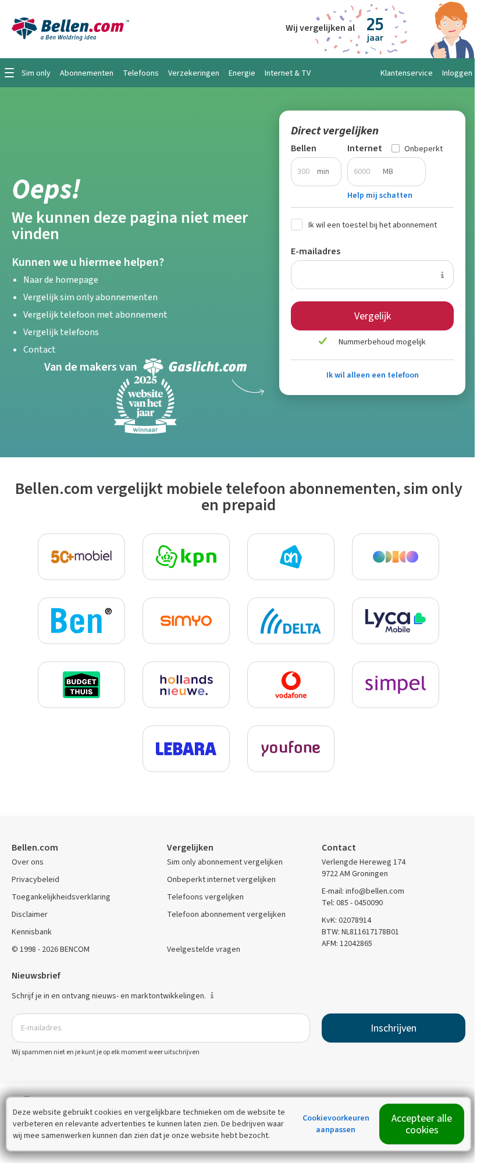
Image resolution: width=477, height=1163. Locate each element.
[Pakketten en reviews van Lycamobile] (395, 620)
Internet (364, 148)
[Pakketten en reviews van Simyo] (186, 620)
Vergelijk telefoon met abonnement (95, 314)
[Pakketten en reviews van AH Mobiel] (290, 557)
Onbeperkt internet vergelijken (221, 879)
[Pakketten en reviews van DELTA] (290, 620)
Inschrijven (394, 1028)
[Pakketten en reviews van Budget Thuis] (81, 684)
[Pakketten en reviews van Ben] (81, 620)
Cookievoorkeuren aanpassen (335, 1123)
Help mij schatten (379, 195)
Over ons (28, 861)
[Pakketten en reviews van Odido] (395, 557)
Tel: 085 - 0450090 (352, 902)
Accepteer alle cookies (421, 1124)
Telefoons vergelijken (205, 896)
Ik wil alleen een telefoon (372, 374)
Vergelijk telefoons (61, 332)
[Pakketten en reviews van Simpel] (395, 684)
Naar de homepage (60, 279)
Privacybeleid (35, 879)
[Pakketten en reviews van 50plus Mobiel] (81, 557)
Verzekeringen (193, 73)
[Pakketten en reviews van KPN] (186, 557)
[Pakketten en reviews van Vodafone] (290, 684)
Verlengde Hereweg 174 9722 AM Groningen (363, 867)
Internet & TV (288, 73)
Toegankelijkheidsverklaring (61, 896)
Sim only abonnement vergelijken (225, 861)
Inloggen (457, 73)
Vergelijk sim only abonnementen (90, 297)
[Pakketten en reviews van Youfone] (290, 748)
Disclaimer (30, 914)
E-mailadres (315, 251)
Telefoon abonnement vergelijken (226, 914)
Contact (39, 349)
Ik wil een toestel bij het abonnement (372, 224)
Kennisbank (32, 931)
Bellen (303, 148)
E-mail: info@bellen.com (363, 891)
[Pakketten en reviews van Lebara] (186, 748)
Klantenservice (406, 73)
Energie (242, 73)
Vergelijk (372, 316)
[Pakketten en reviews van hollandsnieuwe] (186, 684)
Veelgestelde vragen (203, 949)
